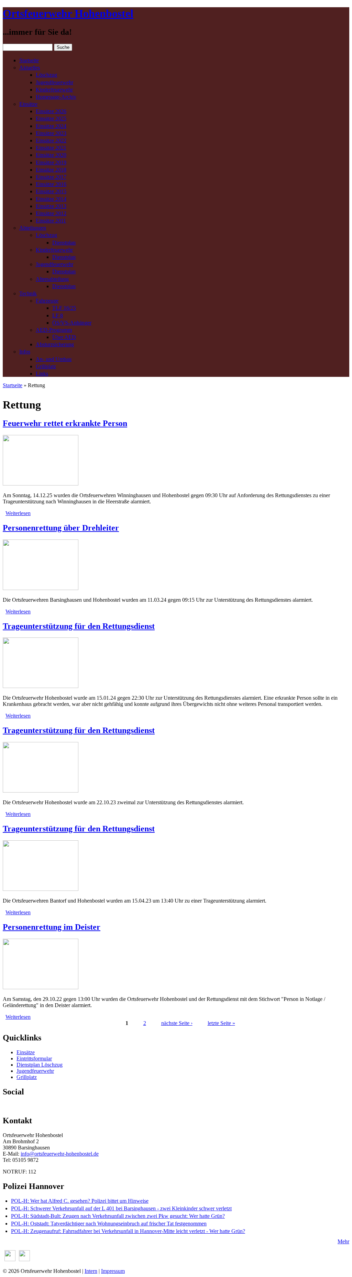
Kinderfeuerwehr (54, 89)
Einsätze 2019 (51, 162)
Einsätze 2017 (51, 177)
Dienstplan (64, 242)
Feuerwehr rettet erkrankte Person (65, 423)
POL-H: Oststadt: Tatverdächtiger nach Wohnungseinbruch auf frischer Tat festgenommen (109, 1223)
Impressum (113, 1271)
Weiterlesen (18, 513)
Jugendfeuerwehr (54, 82)
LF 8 (57, 315)
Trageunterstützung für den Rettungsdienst (79, 626)
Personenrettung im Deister (51, 927)
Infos (24, 351)
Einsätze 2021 (51, 148)
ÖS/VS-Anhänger (71, 323)
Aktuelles (29, 67)
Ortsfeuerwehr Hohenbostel (68, 13)
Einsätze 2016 (51, 184)
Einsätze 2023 (51, 133)
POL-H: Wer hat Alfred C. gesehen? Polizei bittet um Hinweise (79, 1201)
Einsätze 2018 (51, 170)
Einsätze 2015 (51, 191)
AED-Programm (54, 330)
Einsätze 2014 (51, 199)
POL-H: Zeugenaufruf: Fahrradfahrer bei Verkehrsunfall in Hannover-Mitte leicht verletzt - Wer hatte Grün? (128, 1231)
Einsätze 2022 (51, 140)
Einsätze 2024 (51, 126)
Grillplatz (46, 366)
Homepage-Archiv (56, 97)
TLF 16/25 (64, 308)
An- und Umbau (54, 359)
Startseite (29, 60)
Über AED (64, 337)
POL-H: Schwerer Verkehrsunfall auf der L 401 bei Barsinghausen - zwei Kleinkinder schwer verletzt (121, 1208)
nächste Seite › (176, 1023)
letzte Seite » (221, 1023)
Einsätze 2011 (51, 220)
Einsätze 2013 (51, 206)
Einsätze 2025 (51, 118)
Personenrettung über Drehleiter (61, 527)
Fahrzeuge (47, 301)
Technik (28, 293)
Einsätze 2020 (51, 155)
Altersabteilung (52, 279)
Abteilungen (32, 228)
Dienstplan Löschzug (39, 1065)
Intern (91, 1271)
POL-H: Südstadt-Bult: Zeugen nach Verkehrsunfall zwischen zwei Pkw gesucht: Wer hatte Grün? (118, 1216)
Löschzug (46, 75)
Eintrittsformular (34, 1058)
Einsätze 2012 (51, 213)
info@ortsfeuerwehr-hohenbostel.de (60, 1154)
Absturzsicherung (55, 344)
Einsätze (28, 104)
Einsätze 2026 (51, 111)
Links (42, 373)
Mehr (343, 1241)
